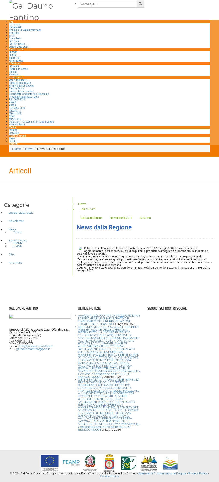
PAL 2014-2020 (17, 44)
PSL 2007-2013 (17, 99)
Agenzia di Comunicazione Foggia (162, 473)
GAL (11, 21)
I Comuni (14, 66)
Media (12, 127)
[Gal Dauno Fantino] (40, 10)
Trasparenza (16, 77)
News (12, 116)
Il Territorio (15, 63)
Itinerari (13, 71)
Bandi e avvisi (16, 49)
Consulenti (15, 38)
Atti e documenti (18, 80)
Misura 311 (15, 110)
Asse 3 (12, 102)
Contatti (13, 143)
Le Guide (14, 132)
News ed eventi (17, 135)
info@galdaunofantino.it (35, 346)
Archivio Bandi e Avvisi (21, 85)
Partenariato (15, 27)
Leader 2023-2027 (18, 46)
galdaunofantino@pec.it (33, 349)
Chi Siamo (14, 24)
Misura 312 (15, 113)
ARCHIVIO (88, 209)
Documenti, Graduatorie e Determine (29, 94)
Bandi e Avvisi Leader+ (21, 91)
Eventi (12, 141)
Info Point (14, 41)
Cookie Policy (109, 476)
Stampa (13, 130)
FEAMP (13, 52)
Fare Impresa (16, 60)
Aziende (13, 74)
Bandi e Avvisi (16, 88)
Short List (14, 57)
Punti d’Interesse (18, 69)
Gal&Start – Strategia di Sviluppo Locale (31, 121)
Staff (11, 35)
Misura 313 (15, 118)
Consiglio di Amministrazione (25, 30)
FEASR (12, 55)
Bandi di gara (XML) (20, 82)
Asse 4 (12, 105)
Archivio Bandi (17, 124)
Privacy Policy (197, 473)
